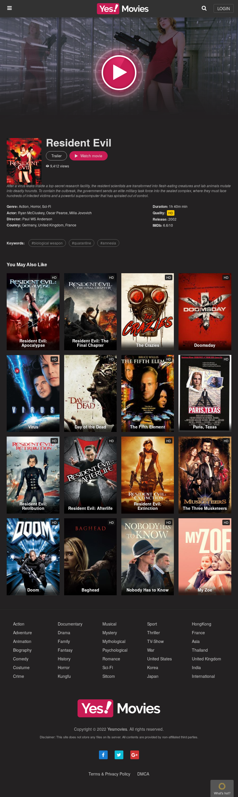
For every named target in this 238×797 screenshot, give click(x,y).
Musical (109, 624)
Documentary (70, 624)
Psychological (114, 650)
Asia (196, 641)
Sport (152, 624)
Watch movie (90, 155)
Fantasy (65, 650)
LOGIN (223, 8)
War (150, 650)
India (196, 667)
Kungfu (64, 676)
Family (64, 641)
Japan (152, 676)
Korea (152, 667)
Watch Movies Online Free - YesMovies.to (123, 8)
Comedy (20, 659)
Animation (22, 641)
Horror (35, 206)
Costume (21, 667)
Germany (29, 224)
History (64, 659)
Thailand (200, 650)
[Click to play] (119, 72)
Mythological (113, 641)
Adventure (22, 632)
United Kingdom (51, 224)
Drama (64, 632)
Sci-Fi (46, 206)
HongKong (201, 624)
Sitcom (108, 676)
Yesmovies (117, 729)
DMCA (143, 774)
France (70, 224)
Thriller (153, 632)
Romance (111, 659)
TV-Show (155, 641)
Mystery (109, 632)
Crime (18, 676)
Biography (22, 650)
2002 (172, 219)
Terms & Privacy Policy (109, 774)
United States (159, 659)
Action (24, 206)
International (203, 676)
